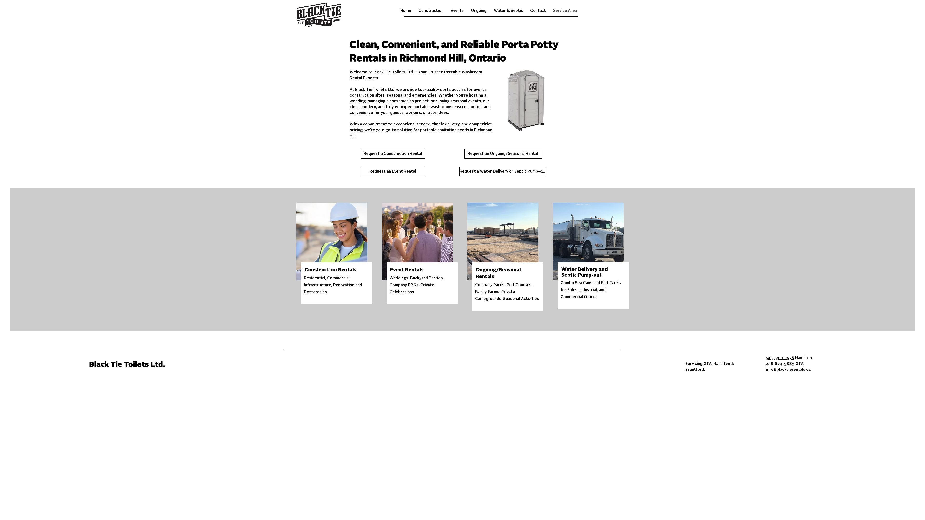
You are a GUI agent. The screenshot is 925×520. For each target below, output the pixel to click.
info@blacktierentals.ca (788, 370)
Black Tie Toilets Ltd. (127, 365)
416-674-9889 (780, 364)
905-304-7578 (780, 358)
